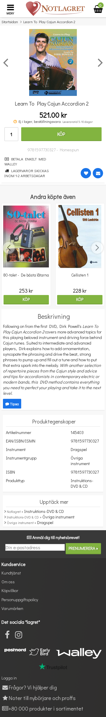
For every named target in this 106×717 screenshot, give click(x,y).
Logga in (9, 678)
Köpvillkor (9, 590)
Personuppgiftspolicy (19, 599)
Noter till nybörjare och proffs (42, 697)
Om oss (8, 581)
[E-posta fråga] (98, 173)
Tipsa (14, 403)
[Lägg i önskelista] (86, 173)
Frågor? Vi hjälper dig (33, 687)
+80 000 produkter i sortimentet (46, 708)
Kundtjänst (11, 573)
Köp (61, 134)
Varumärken (12, 608)
